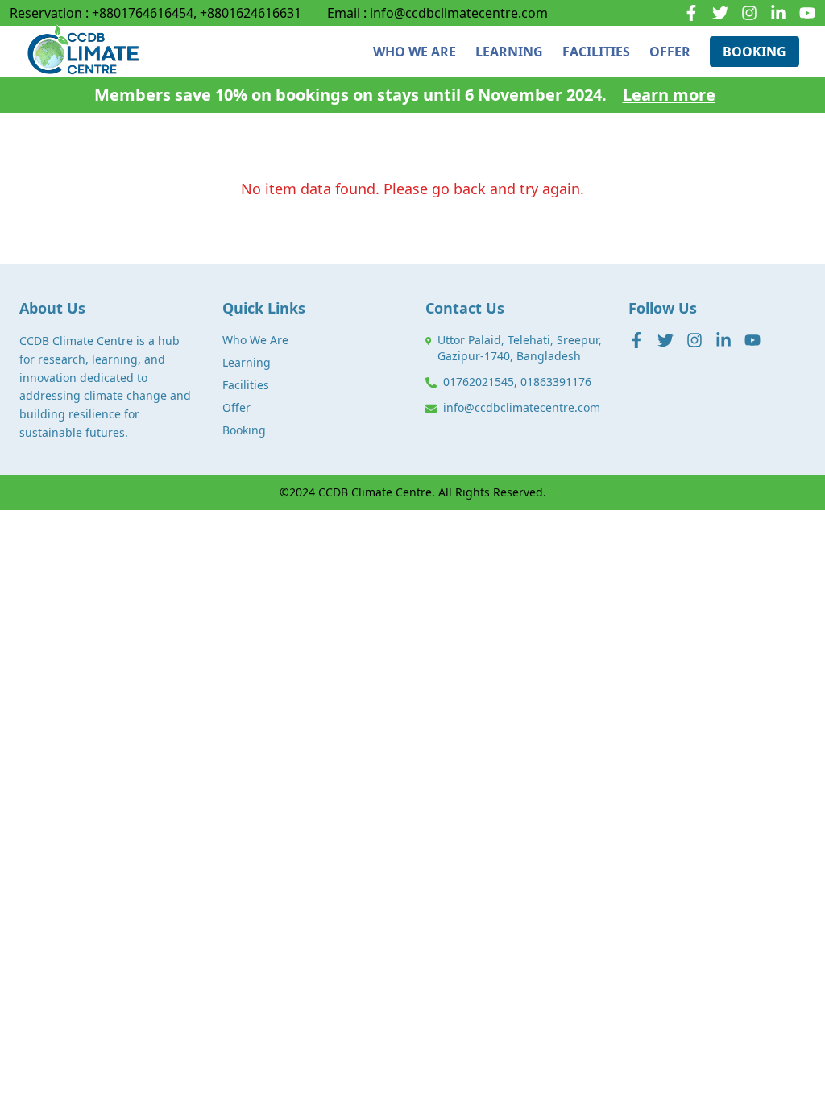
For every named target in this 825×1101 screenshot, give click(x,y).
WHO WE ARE (414, 51)
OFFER (669, 51)
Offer (236, 407)
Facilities (245, 385)
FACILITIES (596, 51)
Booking (244, 430)
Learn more (669, 95)
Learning (246, 362)
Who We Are (255, 339)
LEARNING (509, 51)
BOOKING (754, 51)
